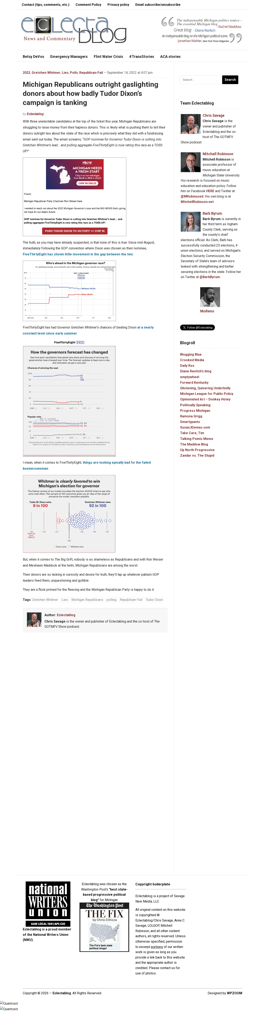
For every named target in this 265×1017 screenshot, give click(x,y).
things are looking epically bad (106, 462)
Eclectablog (35, 114)
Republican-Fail (91, 73)
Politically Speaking (195, 405)
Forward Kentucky (194, 383)
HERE (210, 191)
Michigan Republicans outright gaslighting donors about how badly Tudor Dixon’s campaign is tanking (90, 93)
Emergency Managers (69, 56)
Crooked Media (192, 360)
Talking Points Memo (196, 439)
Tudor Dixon (154, 600)
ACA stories (170, 56)
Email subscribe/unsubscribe (158, 5)
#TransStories (141, 56)
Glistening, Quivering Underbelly (205, 388)
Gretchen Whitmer (46, 73)
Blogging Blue (191, 354)
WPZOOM (234, 993)
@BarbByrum (210, 277)
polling (111, 600)
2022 (26, 73)
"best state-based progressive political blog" (105, 894)
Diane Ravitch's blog (195, 371)
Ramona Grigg (191, 416)
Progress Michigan (195, 411)
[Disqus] (95, 696)
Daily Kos (187, 366)
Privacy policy (118, 5)
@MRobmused (192, 196)
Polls (74, 73)
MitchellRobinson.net (197, 202)
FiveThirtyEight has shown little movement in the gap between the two (78, 254)
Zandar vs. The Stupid (197, 455)
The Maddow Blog (194, 444)
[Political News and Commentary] (73, 29)
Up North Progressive (197, 450)
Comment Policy (88, 5)
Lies (65, 73)
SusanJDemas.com (195, 427)
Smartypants (190, 422)
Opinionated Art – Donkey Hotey (205, 399)
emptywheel (189, 377)
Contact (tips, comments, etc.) (45, 5)
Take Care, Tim (192, 433)
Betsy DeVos (33, 56)
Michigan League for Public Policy (206, 394)
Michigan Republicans (87, 600)
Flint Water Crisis (108, 56)
